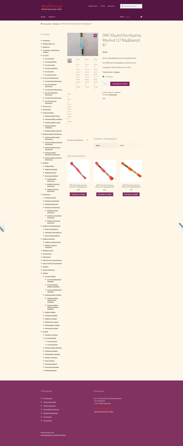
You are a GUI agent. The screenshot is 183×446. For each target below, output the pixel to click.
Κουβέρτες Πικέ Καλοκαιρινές (52, 226)
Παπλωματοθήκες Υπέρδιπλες (50, 127)
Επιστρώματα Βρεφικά (52, 367)
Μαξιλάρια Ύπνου (48, 250)
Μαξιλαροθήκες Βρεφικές (52, 354)
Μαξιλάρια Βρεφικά (51, 370)
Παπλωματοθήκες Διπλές (53, 122)
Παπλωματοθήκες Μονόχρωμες (52, 134)
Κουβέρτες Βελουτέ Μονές (53, 242)
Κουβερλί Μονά (49, 166)
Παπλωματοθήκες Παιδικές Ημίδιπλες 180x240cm (53, 307)
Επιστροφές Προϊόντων (51, 409)
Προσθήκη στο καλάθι (119, 84)
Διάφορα (45, 267)
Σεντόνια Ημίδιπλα (50, 62)
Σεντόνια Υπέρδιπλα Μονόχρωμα (51, 94)
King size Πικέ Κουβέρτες (52, 236)
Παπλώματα (46, 194)
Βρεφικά (45, 331)
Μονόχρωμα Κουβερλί (51, 176)
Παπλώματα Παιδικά (51, 315)
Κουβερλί (45, 163)
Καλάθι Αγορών (93, 6)
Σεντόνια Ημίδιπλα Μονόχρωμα (50, 85)
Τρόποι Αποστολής (49, 402)
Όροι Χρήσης (47, 417)
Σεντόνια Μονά (49, 58)
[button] (95, 35)
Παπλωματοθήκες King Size (53, 131)
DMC (104, 98)
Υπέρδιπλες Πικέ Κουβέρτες (53, 232)
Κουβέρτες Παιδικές (51, 319)
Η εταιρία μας (47, 398)
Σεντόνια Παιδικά (50, 276)
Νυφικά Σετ (46, 47)
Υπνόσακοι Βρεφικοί (51, 364)
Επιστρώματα (47, 254)
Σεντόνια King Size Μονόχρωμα (50, 102)
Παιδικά (45, 273)
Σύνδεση (102, 6)
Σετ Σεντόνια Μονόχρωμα (51, 78)
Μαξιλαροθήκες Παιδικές (52, 325)
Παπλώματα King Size (51, 204)
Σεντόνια (46, 55)
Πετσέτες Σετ (47, 106)
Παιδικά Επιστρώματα (51, 322)
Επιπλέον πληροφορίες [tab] (75, 140)
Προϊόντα (52, 17)
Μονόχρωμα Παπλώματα (52, 207)
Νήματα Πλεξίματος (49, 270)
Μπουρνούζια (47, 109)
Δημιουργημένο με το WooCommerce (53, 435)
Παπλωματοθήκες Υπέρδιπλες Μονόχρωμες (52, 153)
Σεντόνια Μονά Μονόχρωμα (53, 81)
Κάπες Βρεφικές (50, 361)
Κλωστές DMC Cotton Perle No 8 (52, 263)
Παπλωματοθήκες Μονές (52, 116)
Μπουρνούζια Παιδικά (51, 328)
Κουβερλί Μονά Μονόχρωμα (51, 180)
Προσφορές (46, 40)
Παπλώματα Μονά (50, 198)
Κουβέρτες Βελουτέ (49, 239)
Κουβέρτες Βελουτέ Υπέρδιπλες (51, 246)
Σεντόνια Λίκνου (52, 341)
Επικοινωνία (111, 6)
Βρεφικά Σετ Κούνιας (51, 335)
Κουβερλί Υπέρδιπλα (51, 169)
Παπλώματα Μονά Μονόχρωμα (52, 211)
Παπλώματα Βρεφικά (51, 351)
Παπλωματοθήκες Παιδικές (53, 295)
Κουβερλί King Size (50, 173)
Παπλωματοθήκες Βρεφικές (53, 348)
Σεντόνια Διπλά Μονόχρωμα (53, 89)
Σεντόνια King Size (50, 75)
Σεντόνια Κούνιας (52, 344)
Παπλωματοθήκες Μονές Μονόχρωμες (52, 138)
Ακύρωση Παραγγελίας (50, 413)
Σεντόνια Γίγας (49, 71)
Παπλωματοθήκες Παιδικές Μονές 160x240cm (52, 300)
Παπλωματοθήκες (48, 113)
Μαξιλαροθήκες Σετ (49, 44)
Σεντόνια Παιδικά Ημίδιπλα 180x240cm (53, 285)
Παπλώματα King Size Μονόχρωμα (53, 222)
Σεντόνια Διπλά (50, 65)
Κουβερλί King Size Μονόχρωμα (52, 190)
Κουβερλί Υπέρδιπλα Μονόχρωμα (53, 185)
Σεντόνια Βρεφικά (50, 338)
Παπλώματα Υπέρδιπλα (52, 201)
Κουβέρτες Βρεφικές (51, 357)
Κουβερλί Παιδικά (50, 312)
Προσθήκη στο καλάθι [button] (78, 194)
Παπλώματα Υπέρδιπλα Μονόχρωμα (54, 217)
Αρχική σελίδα (47, 24)
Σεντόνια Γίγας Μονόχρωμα (53, 98)
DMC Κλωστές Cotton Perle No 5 (52, 260)
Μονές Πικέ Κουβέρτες (51, 229)
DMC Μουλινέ (56, 24)
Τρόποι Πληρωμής (49, 406)
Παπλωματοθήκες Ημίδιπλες (53, 119)
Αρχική (43, 17)
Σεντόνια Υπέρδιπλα (51, 68)
